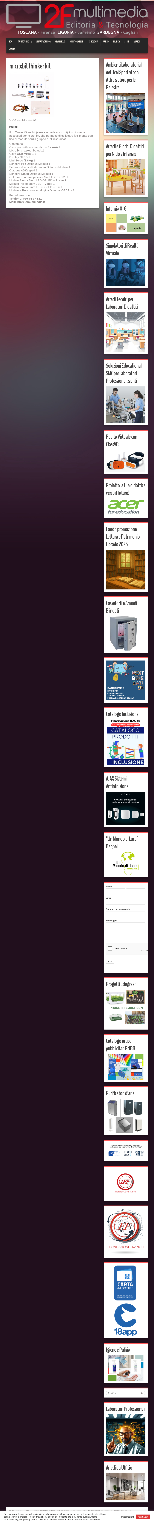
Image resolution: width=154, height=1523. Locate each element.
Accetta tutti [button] (143, 1517)
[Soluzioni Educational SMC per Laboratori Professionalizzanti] (125, 405)
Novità (12, 49)
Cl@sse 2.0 (60, 41)
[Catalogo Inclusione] (125, 742)
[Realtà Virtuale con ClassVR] (125, 460)
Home (11, 41)
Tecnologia (93, 41)
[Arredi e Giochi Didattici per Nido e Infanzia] (125, 177)
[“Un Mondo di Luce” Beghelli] (125, 863)
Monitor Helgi (76, 41)
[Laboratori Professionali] (125, 1434)
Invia (110, 961)
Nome (109, 886)
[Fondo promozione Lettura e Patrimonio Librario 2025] (125, 569)
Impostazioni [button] (127, 1517)
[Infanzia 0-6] (125, 223)
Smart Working (43, 41)
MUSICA (116, 41)
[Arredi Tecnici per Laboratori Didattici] (125, 332)
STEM (126, 41)
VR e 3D (106, 41)
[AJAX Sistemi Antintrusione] (125, 808)
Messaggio (111, 920)
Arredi (137, 41)
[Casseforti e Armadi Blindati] (123, 633)
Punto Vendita (25, 41)
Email (108, 898)
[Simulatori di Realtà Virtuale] (125, 272)
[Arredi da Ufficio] (125, 1487)
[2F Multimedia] (77, 19)
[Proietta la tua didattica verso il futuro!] (125, 507)
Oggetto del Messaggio (118, 909)
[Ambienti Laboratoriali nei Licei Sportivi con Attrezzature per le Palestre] (125, 113)
